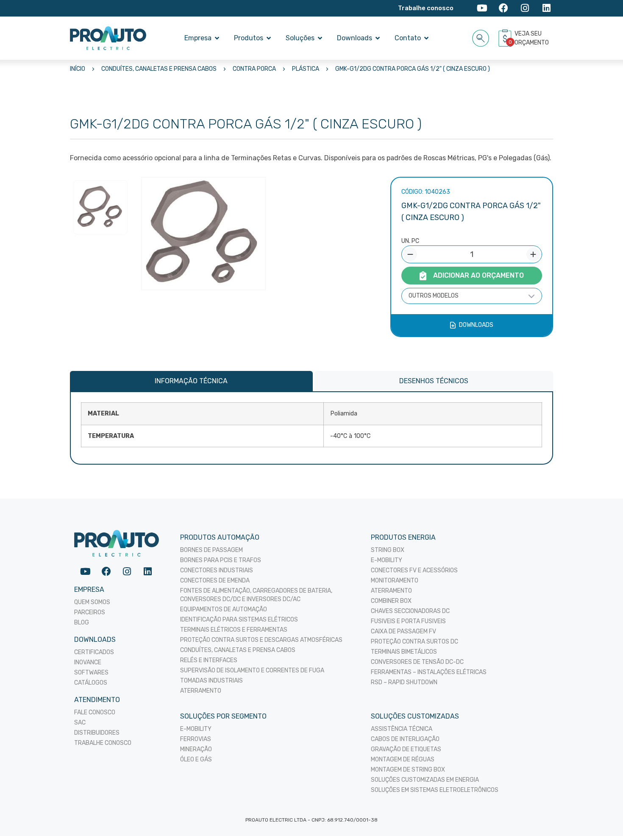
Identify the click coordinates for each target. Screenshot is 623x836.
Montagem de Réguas (402, 759)
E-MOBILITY (386, 560)
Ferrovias (195, 739)
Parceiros (89, 612)
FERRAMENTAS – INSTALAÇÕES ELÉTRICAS (429, 672)
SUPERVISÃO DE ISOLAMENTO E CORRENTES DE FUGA (252, 670)
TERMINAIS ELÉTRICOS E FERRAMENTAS (233, 629)
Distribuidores (97, 732)
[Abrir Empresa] (217, 38)
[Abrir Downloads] (377, 38)
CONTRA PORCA (254, 68)
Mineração (196, 749)
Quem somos (92, 602)
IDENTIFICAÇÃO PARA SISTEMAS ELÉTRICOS (239, 619)
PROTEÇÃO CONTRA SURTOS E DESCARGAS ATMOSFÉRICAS (261, 640)
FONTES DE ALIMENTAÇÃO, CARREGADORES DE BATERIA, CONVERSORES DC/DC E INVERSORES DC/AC (256, 595)
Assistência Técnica (401, 729)
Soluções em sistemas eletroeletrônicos (434, 790)
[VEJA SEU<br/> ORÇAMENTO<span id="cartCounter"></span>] (506, 38)
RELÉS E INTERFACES (208, 660)
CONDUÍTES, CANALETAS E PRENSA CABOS (159, 68)
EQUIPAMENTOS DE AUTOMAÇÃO (223, 609)
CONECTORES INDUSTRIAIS (216, 570)
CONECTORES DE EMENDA (215, 580)
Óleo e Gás (196, 759)
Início (77, 68)
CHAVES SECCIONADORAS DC (410, 611)
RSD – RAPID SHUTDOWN (404, 682)
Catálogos (90, 682)
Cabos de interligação (405, 739)
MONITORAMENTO (394, 580)
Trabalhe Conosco (102, 743)
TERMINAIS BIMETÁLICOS (404, 651)
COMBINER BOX (391, 601)
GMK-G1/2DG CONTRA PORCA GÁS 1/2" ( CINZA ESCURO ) (412, 68)
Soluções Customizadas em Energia (425, 779)
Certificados (94, 652)
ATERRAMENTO (200, 690)
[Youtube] (482, 8)
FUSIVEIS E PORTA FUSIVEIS (408, 621)
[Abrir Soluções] (320, 38)
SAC (80, 722)
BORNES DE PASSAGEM (211, 550)
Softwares (91, 672)
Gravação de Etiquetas (406, 749)
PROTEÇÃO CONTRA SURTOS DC (414, 641)
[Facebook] (503, 8)
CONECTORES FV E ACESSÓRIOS (414, 570)
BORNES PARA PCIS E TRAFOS (220, 560)
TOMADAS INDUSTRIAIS (211, 680)
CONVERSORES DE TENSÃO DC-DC (417, 662)
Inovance (87, 662)
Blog (81, 622)
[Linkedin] (546, 8)
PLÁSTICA (305, 68)
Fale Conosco (94, 712)
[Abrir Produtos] (268, 38)
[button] (481, 37)
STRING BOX (387, 550)
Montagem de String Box (408, 769)
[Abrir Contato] (426, 38)
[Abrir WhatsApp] (602, 815)
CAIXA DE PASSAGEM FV (403, 631)
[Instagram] (524, 8)
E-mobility (195, 729)
